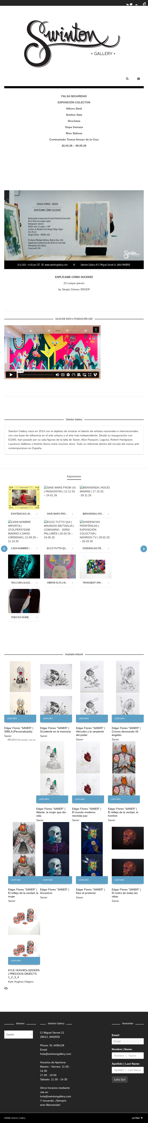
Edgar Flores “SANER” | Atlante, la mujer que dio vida (51, 812)
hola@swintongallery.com (55, 1053)
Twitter (126, 3)
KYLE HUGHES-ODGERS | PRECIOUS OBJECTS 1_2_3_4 (24, 974)
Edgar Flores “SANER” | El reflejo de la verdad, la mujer (23, 893)
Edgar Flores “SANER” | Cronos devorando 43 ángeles (126, 731)
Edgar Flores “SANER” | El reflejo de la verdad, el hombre (123, 812)
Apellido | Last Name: (126, 1063)
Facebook (132, 3)
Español (10, 1034)
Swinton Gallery (18, 1118)
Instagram (137, 3)
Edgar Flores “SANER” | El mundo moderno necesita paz (86, 812)
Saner (8, 735)
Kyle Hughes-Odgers (21, 981)
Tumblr (143, 3)
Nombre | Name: (122, 1049)
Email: (116, 1035)
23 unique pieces (74, 283)
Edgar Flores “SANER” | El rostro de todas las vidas (126, 893)
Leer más (12, 718)
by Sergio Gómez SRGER (74, 289)
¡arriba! (136, 1118)
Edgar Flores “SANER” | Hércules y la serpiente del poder (90, 731)
